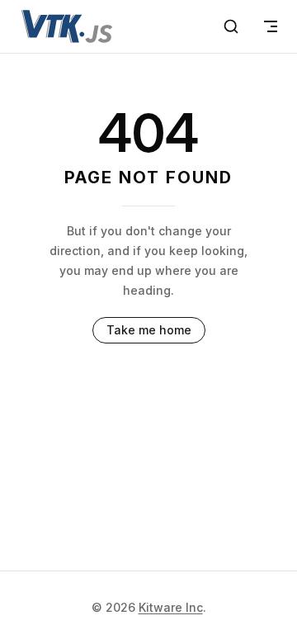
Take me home (148, 330)
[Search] (231, 26)
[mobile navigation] (270, 26)
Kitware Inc (171, 607)
